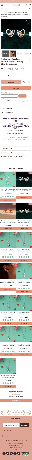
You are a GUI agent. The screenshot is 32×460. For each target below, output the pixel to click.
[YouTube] (18, 453)
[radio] (3, 197)
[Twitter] (7, 453)
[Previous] (2, 34)
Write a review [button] (16, 400)
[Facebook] (4, 453)
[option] (16, 1)
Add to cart (8, 200)
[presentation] (1, 197)
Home (5, 12)
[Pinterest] (15, 453)
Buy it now (16, 88)
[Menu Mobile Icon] (2, 5)
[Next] (30, 34)
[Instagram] (11, 453)
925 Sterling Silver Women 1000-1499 (17, 12)
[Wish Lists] (24, 82)
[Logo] (16, 5)
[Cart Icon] (29, 5)
